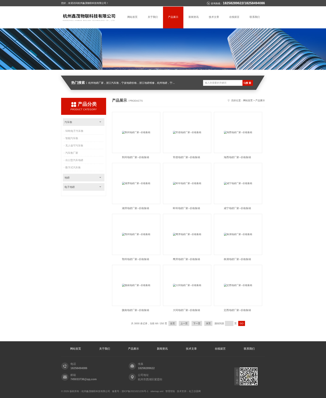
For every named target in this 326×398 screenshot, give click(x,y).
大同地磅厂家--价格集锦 (186, 310)
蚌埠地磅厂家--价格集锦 (186, 208)
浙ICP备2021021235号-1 (135, 391)
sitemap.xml (156, 391)
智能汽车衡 (71, 138)
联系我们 (255, 16)
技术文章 (214, 16)
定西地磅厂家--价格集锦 (237, 310)
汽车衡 (68, 122)
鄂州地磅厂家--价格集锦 (135, 259)
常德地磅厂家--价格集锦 (186, 157)
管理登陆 (170, 391)
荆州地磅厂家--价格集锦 (135, 157)
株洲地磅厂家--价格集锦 (237, 259)
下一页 (196, 323)
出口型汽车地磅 (74, 160)
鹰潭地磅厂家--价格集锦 (186, 259)
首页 (172, 323)
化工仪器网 (195, 391)
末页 (208, 323)
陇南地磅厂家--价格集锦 (135, 310)
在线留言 (234, 16)
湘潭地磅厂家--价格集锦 (135, 208)
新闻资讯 (193, 16)
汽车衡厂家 (71, 152)
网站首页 (132, 16)
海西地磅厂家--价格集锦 (237, 157)
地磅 (67, 177)
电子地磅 (70, 186)
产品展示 (173, 16)
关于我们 (153, 16)
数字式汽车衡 (73, 167)
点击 (100, 122)
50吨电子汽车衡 (74, 130)
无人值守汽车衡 (74, 145)
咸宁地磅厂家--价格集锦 (237, 208)
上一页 (184, 323)
